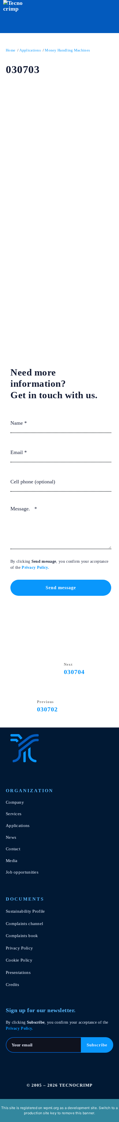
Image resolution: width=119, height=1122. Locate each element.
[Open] (105, 17)
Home (10, 50)
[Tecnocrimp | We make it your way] (13, 17)
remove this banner (78, 1113)
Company (15, 802)
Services (13, 813)
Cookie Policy (19, 960)
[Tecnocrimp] (35, 748)
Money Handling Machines (67, 50)
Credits (12, 984)
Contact (13, 849)
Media (12, 860)
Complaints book (22, 935)
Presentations (18, 972)
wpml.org (51, 1108)
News (11, 837)
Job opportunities (22, 872)
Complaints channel (24, 923)
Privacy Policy (35, 567)
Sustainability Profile (25, 911)
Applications (30, 50)
